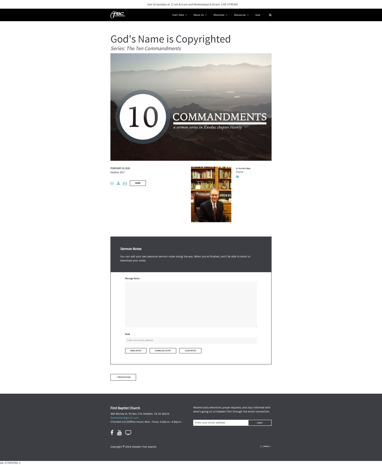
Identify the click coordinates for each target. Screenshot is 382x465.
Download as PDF (163, 350)
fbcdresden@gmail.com (124, 417)
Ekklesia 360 (266, 446)
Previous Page (124, 377)
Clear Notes (190, 350)
